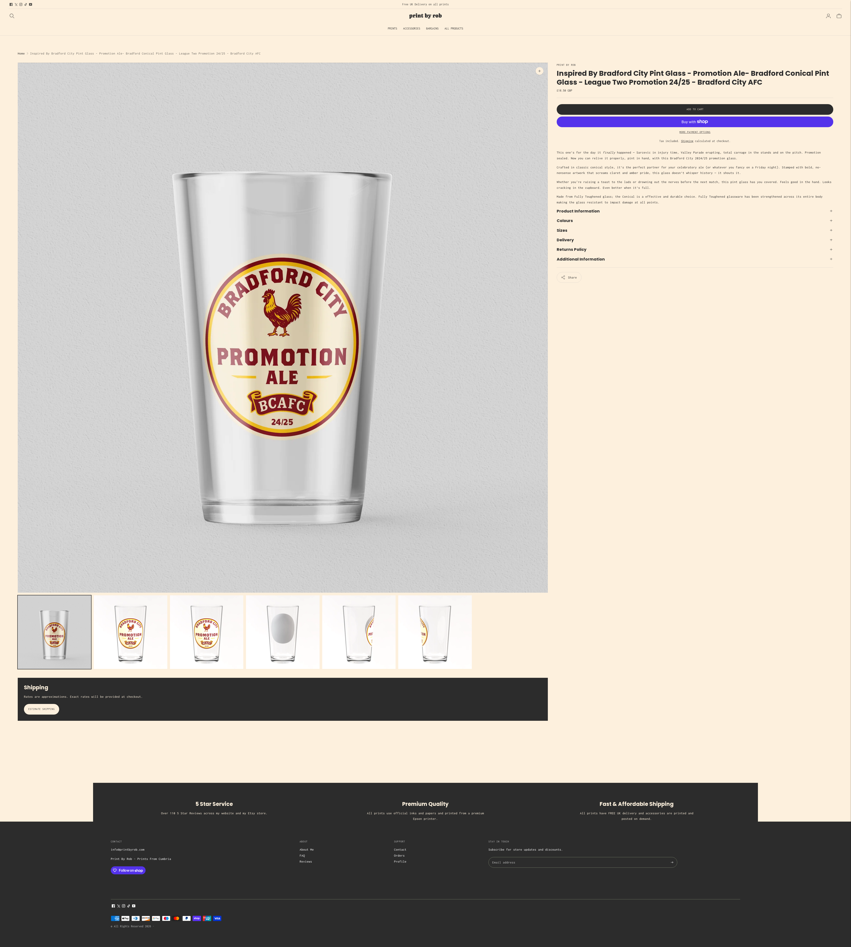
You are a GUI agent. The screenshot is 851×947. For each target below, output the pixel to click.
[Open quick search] (12, 16)
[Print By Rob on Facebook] (11, 4)
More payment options (694, 132)
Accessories (411, 28)
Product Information (578, 211)
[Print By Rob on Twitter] (16, 4)
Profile (400, 861)
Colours (565, 220)
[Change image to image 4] (282, 632)
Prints (392, 28)
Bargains (432, 28)
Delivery (565, 239)
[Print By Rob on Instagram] (20, 4)
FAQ (302, 855)
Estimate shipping (41, 709)
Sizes (562, 230)
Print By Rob (566, 65)
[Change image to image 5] (359, 632)
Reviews (306, 861)
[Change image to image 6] (435, 632)
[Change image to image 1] (54, 632)
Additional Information (581, 259)
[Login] (828, 16)
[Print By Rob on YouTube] (30, 4)
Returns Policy (571, 249)
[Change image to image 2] (130, 632)
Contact (400, 849)
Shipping (687, 141)
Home (21, 53)
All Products (454, 28)
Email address (503, 857)
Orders (399, 855)
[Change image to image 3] (206, 632)
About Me (307, 849)
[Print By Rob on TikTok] (25, 4)
